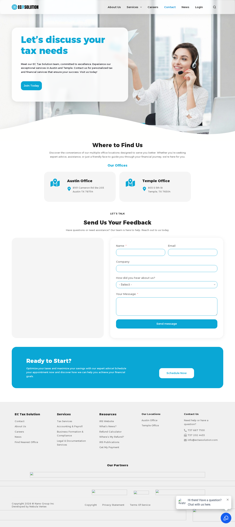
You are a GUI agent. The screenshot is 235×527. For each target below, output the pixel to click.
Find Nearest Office (26, 442)
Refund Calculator (110, 431)
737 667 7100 (196, 430)
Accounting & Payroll (70, 426)
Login (199, 7)
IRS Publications (109, 442)
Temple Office (150, 425)
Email (172, 245)
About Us (114, 7)
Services (132, 7)
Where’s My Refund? (111, 436)
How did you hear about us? (135, 278)
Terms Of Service (140, 504)
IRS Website (106, 421)
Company (122, 261)
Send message (166, 323)
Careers (153, 7)
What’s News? (107, 426)
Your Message (126, 294)
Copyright (91, 504)
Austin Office (149, 420)
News (185, 7)
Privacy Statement (113, 504)
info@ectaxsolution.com (203, 439)
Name (120, 245)
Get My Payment (109, 447)
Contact (170, 7)
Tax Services (64, 421)
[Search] (214, 7)
